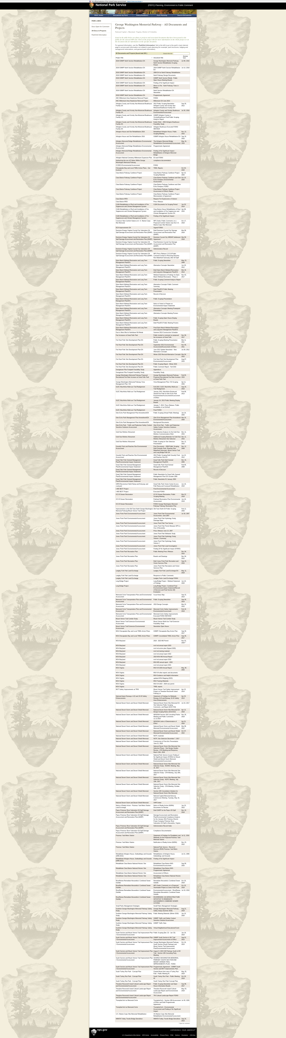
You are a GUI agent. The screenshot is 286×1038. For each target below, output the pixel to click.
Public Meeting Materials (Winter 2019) (166, 913)
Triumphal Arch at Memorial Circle (127, 1000)
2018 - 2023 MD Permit (161, 641)
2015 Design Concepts (161, 604)
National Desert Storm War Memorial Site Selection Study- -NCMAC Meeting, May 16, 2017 (167, 766)
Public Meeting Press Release (163, 551)
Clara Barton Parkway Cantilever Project (129, 173)
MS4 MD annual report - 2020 (163, 662)
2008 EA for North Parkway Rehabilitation (167, 72)
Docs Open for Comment (100, 26)
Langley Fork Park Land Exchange (127, 571)
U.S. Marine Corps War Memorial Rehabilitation (131, 1014)
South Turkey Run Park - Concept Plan (128, 971)
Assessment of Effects (161, 873)
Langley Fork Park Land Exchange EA (166, 571)
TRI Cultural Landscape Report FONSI (166, 995)
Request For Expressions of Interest (165, 199)
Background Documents (161, 422)
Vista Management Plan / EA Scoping (166, 382)
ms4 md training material (161, 651)
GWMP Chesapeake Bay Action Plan (166, 631)
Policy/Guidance (142, 15)
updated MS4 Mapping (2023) (163, 678)
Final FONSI (158, 410)
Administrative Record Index (163, 826)
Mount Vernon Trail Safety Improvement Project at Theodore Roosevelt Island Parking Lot (166, 691)
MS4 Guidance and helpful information (166, 675)
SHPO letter (157, 803)
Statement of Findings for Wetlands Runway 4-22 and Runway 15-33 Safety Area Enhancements (166, 698)
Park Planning (162, 15)
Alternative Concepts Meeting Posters (166, 313)
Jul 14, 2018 (185, 68)
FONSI (156, 98)
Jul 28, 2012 (185, 349)
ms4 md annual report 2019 (162, 659)
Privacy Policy (164, 1035)
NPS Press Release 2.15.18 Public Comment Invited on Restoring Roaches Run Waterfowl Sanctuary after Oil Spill (166, 255)
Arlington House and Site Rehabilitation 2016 (130, 131)
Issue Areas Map (159, 595)
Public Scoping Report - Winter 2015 (165, 364)
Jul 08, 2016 (185, 61)
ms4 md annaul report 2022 (162, 654)
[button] (152, 58)
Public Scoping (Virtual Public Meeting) (166, 413)
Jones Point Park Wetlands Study (164, 533)
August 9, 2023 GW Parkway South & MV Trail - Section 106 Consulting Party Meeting (167, 953)
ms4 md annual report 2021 (162, 665)
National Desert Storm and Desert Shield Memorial (132, 703)
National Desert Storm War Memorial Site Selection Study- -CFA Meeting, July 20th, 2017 (167, 772)
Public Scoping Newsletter (162, 260)
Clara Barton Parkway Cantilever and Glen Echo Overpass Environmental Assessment (167, 179)
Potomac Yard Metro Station (125, 835)
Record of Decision (160, 294)
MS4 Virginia (120, 668)
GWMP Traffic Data (160, 923)
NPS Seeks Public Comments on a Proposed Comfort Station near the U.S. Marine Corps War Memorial (166, 223)
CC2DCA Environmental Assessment (128, 165)
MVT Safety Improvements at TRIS (127, 689)
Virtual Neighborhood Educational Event (166, 928)
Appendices (157, 369)
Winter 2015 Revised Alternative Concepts (167, 354)
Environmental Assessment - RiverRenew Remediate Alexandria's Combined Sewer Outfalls (167, 892)
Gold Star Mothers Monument (125, 432)
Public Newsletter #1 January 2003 (165, 479)
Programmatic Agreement (162, 95)
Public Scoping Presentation (163, 299)
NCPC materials (159, 736)
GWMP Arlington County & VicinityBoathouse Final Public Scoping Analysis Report (166, 117)
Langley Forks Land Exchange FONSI (166, 578)
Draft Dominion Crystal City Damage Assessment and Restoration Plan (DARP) (165, 232)
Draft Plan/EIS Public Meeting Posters (166, 323)
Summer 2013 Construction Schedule (166, 332)
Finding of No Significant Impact (164, 83)
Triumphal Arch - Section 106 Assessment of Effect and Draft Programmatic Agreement (167, 1002)
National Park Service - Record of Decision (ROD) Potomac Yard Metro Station (165, 849)
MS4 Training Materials (161, 681)
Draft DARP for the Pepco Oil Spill (165, 810)
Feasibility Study (159, 372)
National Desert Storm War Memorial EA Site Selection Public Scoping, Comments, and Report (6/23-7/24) (167, 705)
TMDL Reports (158, 168)
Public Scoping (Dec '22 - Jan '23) (164, 933)
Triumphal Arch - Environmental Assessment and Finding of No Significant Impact (167, 1009)
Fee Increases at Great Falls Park (127, 335)
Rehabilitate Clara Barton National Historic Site (131, 863)
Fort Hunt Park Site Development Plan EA (129, 340)
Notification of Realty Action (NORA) (165, 842)
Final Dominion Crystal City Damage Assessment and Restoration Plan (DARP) (165, 244)
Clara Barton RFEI (122, 199)
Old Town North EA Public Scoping (165, 509)
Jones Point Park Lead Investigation (165, 546)
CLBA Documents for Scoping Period (165, 204)
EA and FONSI (158, 157)
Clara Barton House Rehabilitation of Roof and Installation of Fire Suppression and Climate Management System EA (167, 211)
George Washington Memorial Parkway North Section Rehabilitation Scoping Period (166, 63)
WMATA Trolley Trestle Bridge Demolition (129, 1019)
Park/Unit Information (99, 35)
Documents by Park (120, 15)
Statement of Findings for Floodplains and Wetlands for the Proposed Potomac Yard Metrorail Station (167, 837)
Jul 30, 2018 (185, 110)
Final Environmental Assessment (164, 489)
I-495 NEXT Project (122, 489)
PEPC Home (98, 15)
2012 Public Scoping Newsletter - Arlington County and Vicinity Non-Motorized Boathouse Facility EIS (165, 105)
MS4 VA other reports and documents (166, 672)
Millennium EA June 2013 (162, 101)
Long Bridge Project (122, 581)
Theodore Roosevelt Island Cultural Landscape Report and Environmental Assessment (166, 991)
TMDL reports (158, 686)
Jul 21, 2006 (185, 854)
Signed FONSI (158, 227)
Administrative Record (161, 249)
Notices (177, 1035)
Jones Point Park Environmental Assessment (130, 513)
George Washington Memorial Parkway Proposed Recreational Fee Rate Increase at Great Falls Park (167, 377)
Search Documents (184, 15)
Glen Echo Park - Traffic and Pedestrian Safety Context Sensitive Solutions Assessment (166, 427)
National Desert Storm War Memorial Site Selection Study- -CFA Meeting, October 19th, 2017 (167, 786)
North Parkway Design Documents (165, 75)
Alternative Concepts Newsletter (164, 265)
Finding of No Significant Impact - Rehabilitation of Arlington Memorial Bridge (165, 153)
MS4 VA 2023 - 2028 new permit (164, 684)
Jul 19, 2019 (185, 890)
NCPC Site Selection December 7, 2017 (166, 738)
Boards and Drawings (160, 556)
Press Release (158, 201)
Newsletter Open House (161, 626)
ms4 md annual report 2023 (162, 645)
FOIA (171, 1035)
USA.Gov (192, 1035)
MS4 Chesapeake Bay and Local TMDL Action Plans (133, 631)
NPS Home (145, 1035)
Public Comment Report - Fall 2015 (165, 367)
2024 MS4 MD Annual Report (163, 657)
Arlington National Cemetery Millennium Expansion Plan (134, 157)
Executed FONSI (159, 491)
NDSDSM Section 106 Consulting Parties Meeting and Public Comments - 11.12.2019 (167, 716)
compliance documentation (162, 160)
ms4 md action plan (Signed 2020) (165, 648)
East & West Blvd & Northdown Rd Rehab (129, 332)
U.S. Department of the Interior (131, 1035)
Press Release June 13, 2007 (163, 531)
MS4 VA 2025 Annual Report (163, 668)
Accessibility (154, 1035)
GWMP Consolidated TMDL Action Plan (166, 636)
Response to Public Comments (164, 575)
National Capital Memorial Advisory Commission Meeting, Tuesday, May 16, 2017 (167, 798)
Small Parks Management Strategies (128, 906)
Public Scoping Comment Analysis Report (167, 279)
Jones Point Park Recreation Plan (127, 551)
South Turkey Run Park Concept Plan (166, 981)
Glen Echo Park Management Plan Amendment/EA (132, 413)
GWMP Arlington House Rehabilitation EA (167, 136)
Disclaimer (185, 1035)
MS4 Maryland (120, 641)
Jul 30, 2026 (185, 1000)
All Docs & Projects (99, 31)
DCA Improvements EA (123, 227)
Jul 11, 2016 (185, 835)
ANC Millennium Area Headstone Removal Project (132, 98)
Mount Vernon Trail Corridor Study (127, 619)
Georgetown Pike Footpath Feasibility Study (130, 369)
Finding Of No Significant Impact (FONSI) (167, 549)
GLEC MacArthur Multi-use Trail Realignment (130, 387)
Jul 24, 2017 (185, 703)
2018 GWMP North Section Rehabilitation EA (130, 61)
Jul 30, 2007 (185, 513)
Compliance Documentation (162, 831)
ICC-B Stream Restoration (124, 494)
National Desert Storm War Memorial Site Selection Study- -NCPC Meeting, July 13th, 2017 (167, 779)
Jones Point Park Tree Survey (163, 523)
